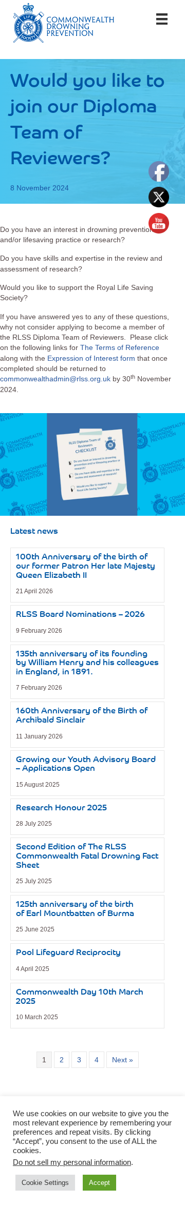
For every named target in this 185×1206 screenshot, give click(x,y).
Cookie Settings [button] (45, 1182)
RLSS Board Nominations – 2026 (80, 615)
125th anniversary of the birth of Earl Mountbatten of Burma (75, 909)
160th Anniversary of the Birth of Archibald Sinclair (81, 716)
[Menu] (162, 19)
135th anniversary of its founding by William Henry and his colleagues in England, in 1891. (87, 663)
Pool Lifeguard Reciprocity (68, 953)
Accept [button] (99, 1182)
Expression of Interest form (91, 358)
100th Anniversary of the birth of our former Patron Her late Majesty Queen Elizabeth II (85, 566)
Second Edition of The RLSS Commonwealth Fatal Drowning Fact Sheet (87, 856)
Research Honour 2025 (61, 808)
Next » (122, 1060)
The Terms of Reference (119, 347)
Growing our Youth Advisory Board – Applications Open (86, 764)
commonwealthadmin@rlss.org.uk (55, 379)
